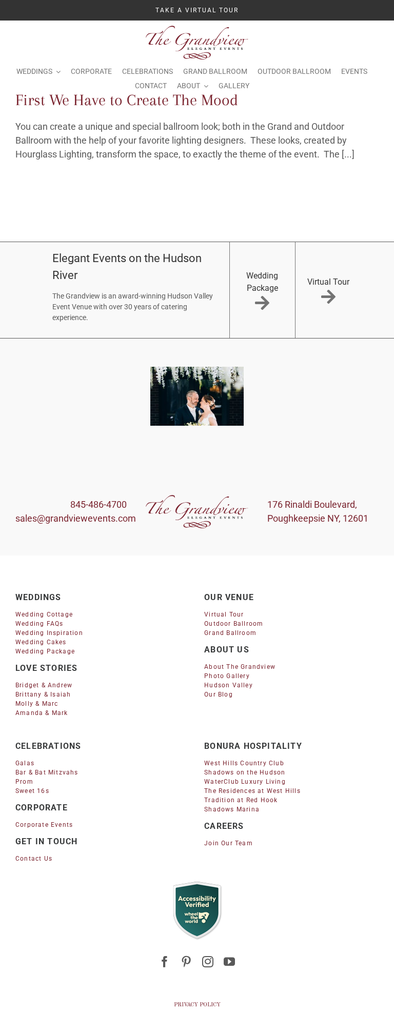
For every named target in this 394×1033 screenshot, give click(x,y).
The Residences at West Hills (252, 790)
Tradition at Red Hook (241, 800)
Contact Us (33, 858)
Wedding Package (45, 651)
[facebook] (164, 961)
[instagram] (207, 961)
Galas (24, 763)
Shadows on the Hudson (244, 772)
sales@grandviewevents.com (75, 518)
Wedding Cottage (44, 614)
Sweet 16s (32, 790)
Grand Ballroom (230, 633)
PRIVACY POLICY (197, 1005)
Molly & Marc (36, 703)
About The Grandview (239, 666)
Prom (24, 781)
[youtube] (229, 961)
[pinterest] (186, 961)
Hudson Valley (228, 685)
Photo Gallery (227, 676)
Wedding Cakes (41, 642)
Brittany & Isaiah (43, 694)
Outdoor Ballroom (233, 623)
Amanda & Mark (41, 713)
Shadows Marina (232, 809)
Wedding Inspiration (49, 633)
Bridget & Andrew (43, 685)
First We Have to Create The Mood (126, 100)
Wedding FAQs (39, 623)
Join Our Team (228, 843)
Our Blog (218, 694)
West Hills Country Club (244, 763)
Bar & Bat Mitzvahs (46, 772)
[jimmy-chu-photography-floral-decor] (197, 396)
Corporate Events (44, 824)
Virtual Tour (224, 614)
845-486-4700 (98, 504)
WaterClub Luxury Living (245, 781)
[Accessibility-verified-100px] (197, 884)
